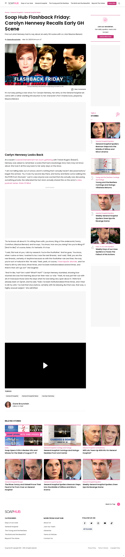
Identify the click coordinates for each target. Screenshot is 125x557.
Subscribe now (105, 36)
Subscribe (111, 3)
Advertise (47, 530)
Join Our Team (49, 527)
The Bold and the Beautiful (80, 3)
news (6, 448)
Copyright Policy (115, 548)
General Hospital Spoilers (105, 141)
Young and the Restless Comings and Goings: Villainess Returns (106, 185)
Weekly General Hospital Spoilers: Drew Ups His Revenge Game (107, 218)
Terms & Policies (50, 534)
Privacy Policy (92, 548)
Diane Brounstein (14, 39)
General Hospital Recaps (14, 482)
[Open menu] (6, 3)
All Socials (87, 529)
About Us (47, 523)
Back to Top (110, 504)
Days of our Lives (27, 3)
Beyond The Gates (98, 3)
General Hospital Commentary (94, 448)
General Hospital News (30, 396)
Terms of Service (103, 548)
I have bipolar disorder (67, 261)
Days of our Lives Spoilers (105, 247)
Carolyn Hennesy (48, 396)
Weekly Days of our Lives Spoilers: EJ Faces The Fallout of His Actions (107, 252)
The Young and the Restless (59, 3)
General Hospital (41, 3)
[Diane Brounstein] (9, 405)
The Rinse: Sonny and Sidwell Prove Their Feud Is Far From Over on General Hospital (23, 487)
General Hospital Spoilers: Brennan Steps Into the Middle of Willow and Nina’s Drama (62, 487)
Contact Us (48, 538)
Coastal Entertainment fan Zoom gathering (34, 160)
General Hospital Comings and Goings (57, 448)
